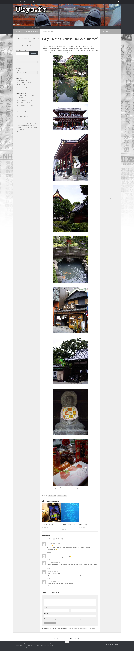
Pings (60, 539)
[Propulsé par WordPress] (26, 647)
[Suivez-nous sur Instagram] (28, 31)
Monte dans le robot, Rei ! (22, 86)
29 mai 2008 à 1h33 (55, 581)
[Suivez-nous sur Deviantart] (33, 31)
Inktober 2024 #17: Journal (22, 107)
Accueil (16, 2)
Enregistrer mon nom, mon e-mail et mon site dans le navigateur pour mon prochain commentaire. (68, 619)
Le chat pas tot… (83, 524)
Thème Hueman (35, 647)
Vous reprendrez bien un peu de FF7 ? (25, 82)
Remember (49, 554)
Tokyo (65, 495)
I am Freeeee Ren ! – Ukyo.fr (23, 95)
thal (48, 571)
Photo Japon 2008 (47, 31)
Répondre (49, 552)
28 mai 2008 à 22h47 (54, 571)
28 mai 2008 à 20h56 (55, 562)
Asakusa (50, 495)
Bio (21, 2)
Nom (45, 607)
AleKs (48, 581)
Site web (46, 613)
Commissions (27, 2)
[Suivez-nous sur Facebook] (26, 31)
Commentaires (49, 539)
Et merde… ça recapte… (48, 524)
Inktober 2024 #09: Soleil (22, 112)
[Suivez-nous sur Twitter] (29, 31)
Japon (55, 495)
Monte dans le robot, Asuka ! (23, 88)
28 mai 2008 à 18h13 (55, 543)
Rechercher (33, 53)
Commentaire (47, 597)
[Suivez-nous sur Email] (37, 31)
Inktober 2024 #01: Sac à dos (23, 117)
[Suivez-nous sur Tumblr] (31, 31)
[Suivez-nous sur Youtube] (35, 31)
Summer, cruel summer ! (22, 80)
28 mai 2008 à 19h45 (58, 554)
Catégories (18, 70)
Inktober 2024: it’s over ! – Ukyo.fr (24, 100)
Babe (48, 562)
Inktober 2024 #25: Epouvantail (23, 102)
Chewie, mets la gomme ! (22, 84)
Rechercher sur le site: (21, 50)
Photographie (59, 495)
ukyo (45, 43)
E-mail (73, 607)
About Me (37, 27)
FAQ (34, 2)
